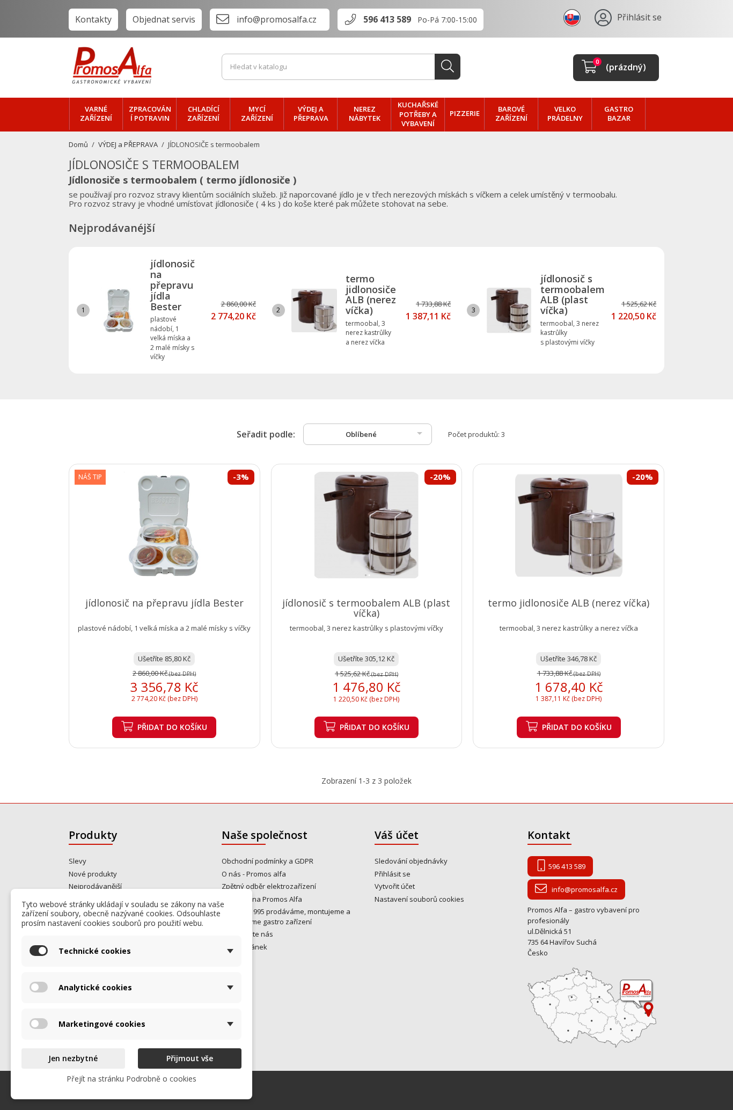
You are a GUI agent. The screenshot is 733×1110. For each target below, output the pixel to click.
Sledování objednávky (411, 861)
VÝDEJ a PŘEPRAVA (311, 113)
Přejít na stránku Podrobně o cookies (131, 1079)
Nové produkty (93, 874)
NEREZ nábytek (364, 113)
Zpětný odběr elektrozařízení (269, 886)
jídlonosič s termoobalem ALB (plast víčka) (572, 294)
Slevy (77, 861)
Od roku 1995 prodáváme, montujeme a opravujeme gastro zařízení (286, 916)
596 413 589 (387, 19)
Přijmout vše (189, 1058)
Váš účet (397, 835)
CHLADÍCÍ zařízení (203, 113)
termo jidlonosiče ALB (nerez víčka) (371, 294)
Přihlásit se (393, 874)
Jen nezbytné (73, 1058)
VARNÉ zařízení (96, 113)
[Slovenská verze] (573, 17)
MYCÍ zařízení (257, 113)
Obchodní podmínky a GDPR (267, 861)
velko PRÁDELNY (565, 113)
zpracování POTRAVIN (150, 113)
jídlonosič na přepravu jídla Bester (172, 284)
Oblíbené (386, 433)
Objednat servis (164, 19)
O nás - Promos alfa (254, 874)
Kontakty (93, 19)
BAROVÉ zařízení (511, 113)
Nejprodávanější (95, 886)
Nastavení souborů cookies (419, 899)
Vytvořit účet (395, 886)
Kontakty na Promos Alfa (262, 899)
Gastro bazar (618, 113)
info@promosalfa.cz (277, 19)
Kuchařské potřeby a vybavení (418, 114)
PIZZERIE (465, 113)
